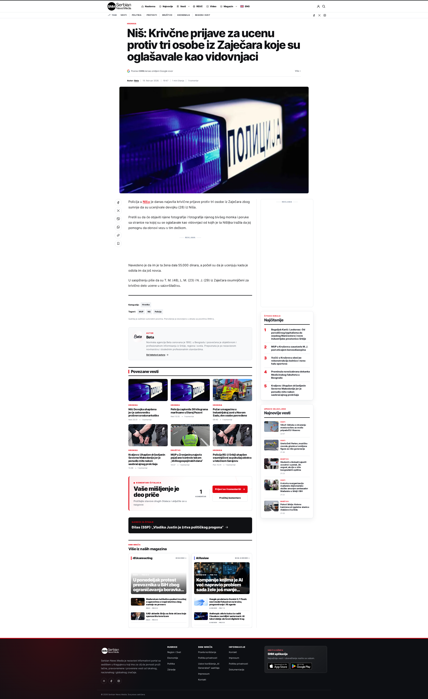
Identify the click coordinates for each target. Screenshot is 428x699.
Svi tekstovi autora (155, 355)
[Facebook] (314, 15)
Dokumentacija (236, 669)
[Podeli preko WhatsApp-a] (118, 227)
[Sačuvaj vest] (118, 243)
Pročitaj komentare (230, 498)
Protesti (152, 15)
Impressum (203, 673)
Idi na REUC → (181, 558)
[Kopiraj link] (118, 235)
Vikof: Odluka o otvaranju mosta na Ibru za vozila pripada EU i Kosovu (293, 428)
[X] (319, 15)
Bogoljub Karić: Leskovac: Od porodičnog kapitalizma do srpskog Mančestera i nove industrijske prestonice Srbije (288, 334)
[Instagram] (324, 15)
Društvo (167, 15)
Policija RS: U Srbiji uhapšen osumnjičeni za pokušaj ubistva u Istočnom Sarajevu (232, 457)
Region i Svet (202, 15)
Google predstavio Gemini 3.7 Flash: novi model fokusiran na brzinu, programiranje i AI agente (228, 602)
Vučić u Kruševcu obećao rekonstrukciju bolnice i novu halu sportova (288, 360)
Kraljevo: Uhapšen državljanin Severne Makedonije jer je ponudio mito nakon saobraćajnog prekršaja (146, 459)
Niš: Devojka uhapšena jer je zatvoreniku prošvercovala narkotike (143, 412)
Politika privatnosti (207, 657)
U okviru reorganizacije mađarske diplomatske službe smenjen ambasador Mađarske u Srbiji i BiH (294, 487)
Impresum (234, 657)
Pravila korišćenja (207, 652)
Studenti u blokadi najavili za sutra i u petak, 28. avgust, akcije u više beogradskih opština (293, 466)
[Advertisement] (190, 248)
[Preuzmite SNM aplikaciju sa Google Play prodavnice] (301, 666)
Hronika (131, 24)
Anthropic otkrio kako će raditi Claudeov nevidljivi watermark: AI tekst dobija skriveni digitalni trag (226, 616)
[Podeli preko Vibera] (118, 218)
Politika (136, 15)
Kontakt (202, 679)
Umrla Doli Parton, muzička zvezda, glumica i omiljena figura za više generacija (293, 446)
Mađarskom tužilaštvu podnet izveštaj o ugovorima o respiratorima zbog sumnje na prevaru (166, 602)
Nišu (146, 202)
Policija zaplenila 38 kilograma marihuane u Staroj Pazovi (189, 410)
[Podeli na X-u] (118, 210)
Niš (149, 311)
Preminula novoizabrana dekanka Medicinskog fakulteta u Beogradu (290, 374)
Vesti (124, 15)
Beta (136, 80)
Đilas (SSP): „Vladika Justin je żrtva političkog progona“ (178, 527)
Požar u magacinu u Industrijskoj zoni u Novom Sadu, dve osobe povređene (230, 412)
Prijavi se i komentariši (230, 489)
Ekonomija (183, 15)
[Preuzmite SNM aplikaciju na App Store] (278, 666)
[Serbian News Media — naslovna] (118, 6)
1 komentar (193, 80)
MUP (141, 311)
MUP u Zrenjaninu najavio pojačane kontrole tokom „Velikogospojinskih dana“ (187, 457)
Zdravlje (171, 669)
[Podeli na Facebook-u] (118, 202)
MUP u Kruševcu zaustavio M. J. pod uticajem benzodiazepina (289, 348)
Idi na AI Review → (242, 558)
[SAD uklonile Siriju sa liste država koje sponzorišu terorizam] (138, 616)
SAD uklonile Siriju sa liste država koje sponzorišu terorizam (166, 614)
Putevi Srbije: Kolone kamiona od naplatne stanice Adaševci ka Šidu (294, 507)
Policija (158, 311)
